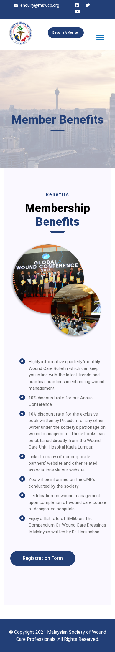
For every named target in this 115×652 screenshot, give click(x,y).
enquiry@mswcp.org (39, 5)
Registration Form (43, 558)
